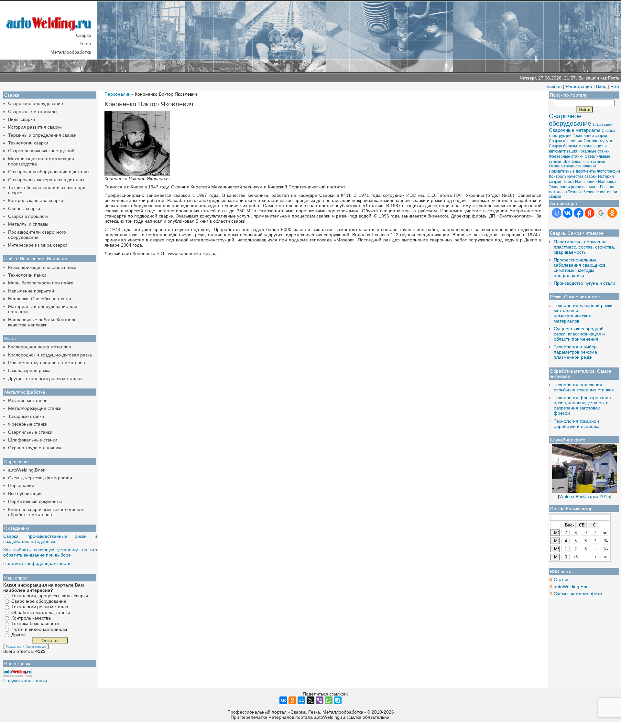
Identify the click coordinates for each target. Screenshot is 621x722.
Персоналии (21, 485)
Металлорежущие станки (34, 408)
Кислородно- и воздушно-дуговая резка (50, 354)
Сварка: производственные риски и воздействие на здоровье (50, 539)
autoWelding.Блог (26, 469)
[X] (310, 700)
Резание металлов (27, 400)
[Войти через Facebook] (578, 213)
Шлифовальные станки (32, 439)
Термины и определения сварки (42, 135)
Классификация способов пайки (42, 267)
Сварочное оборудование (35, 103)
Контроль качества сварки (35, 200)
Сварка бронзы (563, 146)
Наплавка (607, 181)
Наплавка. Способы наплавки (39, 298)
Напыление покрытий (31, 290)
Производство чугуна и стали (584, 283)
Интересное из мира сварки (37, 245)
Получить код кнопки (25, 680)
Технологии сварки (28, 142)
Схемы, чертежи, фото (578, 593)
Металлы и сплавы (28, 224)
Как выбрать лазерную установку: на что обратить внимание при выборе (50, 552)
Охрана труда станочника (35, 447)
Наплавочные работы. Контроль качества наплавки (42, 322)
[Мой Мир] (301, 700)
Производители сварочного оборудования (37, 234)
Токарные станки (26, 416)
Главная (553, 86)
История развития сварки (35, 127)
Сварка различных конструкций (41, 150)
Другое (18, 634)
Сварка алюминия (565, 141)
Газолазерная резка (29, 370)
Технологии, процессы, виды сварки (49, 595)
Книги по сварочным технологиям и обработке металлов (46, 512)
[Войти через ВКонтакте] (567, 213)
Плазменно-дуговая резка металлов (46, 362)
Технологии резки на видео (574, 187)
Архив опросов (36, 646)
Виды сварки (21, 119)
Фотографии (608, 171)
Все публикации (25, 493)
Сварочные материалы (32, 111)
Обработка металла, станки (40, 612)
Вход (601, 86)
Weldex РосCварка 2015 (584, 496)
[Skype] (338, 700)
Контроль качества (31, 618)
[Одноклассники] (292, 700)
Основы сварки (24, 208)
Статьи (561, 579)
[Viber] (319, 700)
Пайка (568, 181)
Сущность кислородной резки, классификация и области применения (579, 334)
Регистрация (579, 86)
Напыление (586, 181)
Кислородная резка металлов (39, 346)
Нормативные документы (35, 501)
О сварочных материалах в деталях (46, 179)
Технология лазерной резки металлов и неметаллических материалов (583, 313)
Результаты (13, 646)
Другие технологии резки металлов (45, 378)
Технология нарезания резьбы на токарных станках (584, 387)
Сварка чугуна (598, 140)
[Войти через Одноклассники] (612, 213)
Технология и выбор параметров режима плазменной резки (575, 352)
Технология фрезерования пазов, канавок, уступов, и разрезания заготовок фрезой (582, 405)
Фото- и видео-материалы (39, 629)
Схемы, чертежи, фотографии (40, 477)
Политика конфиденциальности (37, 563)
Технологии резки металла (39, 607)
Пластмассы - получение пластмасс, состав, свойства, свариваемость (584, 247)
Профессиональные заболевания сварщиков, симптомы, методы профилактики (580, 267)
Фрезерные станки (28, 424)
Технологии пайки (27, 275)
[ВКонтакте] (283, 700)
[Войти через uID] (556, 213)
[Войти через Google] (601, 213)
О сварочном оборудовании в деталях (49, 171)
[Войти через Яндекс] (589, 213)
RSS (614, 86)
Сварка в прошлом (28, 216)
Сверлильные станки (30, 432)
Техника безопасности (35, 623)
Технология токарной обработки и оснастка (577, 424)
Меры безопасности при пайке (40, 282)
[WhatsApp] (328, 700)
